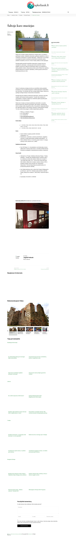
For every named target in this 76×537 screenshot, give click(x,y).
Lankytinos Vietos (15, 15)
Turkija (9, 420)
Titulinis (8, 15)
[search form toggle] (68, 12)
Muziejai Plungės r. (27, 15)
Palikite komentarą (10, 34)
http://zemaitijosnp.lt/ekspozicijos (27, 117)
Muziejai (20, 15)
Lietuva (9, 381)
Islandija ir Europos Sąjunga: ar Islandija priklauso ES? (59, 108)
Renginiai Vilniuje (11, 459)
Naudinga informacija (12, 342)
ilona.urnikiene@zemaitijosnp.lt (27, 116)
